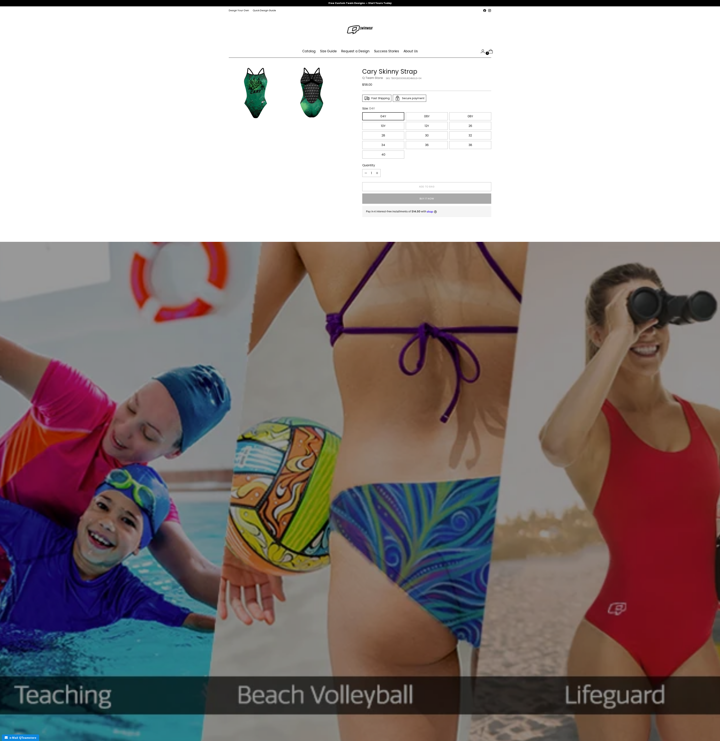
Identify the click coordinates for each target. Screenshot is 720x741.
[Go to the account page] (481, 51)
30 (427, 135)
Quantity (368, 165)
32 (470, 135)
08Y (470, 116)
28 (383, 135)
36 (427, 145)
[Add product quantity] (377, 173)
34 (383, 145)
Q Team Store (372, 78)
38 (470, 145)
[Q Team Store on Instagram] (489, 10)
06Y (427, 116)
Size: (368, 108)
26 (470, 126)
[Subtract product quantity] (365, 173)
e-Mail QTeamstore (22, 737)
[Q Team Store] (360, 29)
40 (383, 154)
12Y (427, 126)
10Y (383, 126)
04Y (383, 116)
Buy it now (427, 198)
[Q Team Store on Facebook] (484, 10)
